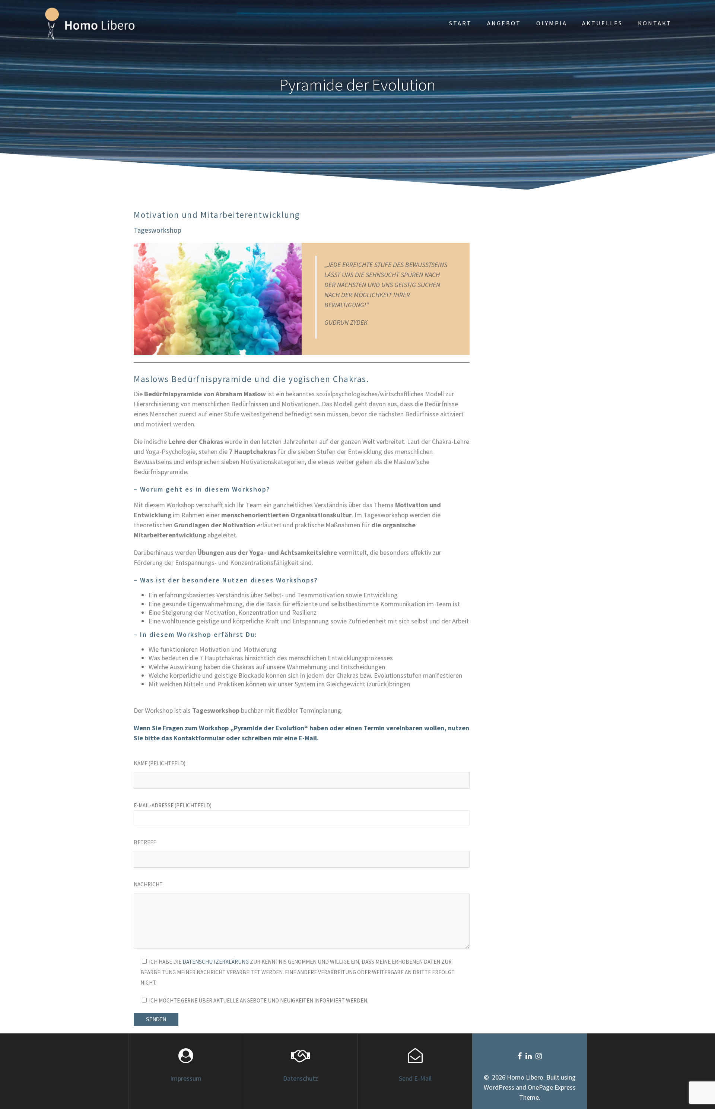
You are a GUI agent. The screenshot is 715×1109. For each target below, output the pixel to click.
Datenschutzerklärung (215, 961)
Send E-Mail (415, 1078)
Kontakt (655, 23)
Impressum (185, 1078)
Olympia (551, 23)
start (460, 23)
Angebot (504, 23)
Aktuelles (602, 23)
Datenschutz (300, 1078)
